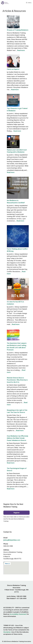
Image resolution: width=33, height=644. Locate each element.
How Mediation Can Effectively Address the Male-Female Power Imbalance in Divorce (17, 438)
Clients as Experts (13, 69)
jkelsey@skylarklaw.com (11, 540)
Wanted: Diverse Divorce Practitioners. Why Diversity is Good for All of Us (17, 380)
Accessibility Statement (18, 614)
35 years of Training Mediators (17, 30)
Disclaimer (7, 632)
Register (17, 513)
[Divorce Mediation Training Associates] (5, 2)
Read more (21, 50)
